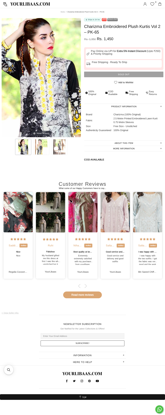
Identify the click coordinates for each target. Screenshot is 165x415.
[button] (80, 286)
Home (63, 12)
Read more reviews (82, 294)
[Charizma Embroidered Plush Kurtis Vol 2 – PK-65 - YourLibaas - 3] (59, 147)
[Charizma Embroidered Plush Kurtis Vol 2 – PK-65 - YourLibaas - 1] (23, 147)
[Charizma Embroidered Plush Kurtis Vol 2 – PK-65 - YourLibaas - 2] (41, 147)
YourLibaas (30, 4)
